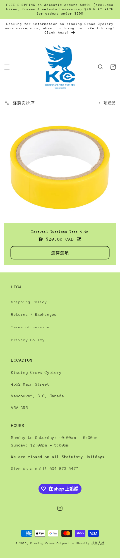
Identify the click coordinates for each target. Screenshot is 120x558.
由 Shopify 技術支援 (88, 543)
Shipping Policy (29, 302)
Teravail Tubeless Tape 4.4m (59, 232)
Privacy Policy (28, 340)
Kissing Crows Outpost (50, 543)
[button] (7, 67)
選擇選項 (60, 253)
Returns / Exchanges (34, 314)
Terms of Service (30, 327)
